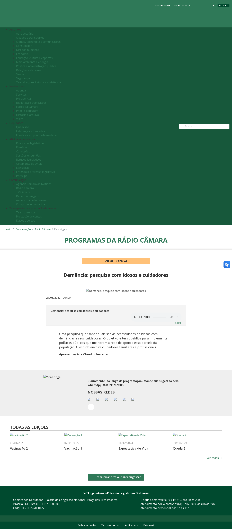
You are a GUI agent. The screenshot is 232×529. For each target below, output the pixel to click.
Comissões (23, 151)
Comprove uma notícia (30, 204)
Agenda (21, 90)
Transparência (25, 212)
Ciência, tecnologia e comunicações (38, 42)
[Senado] (203, 5)
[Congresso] (196, 5)
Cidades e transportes (30, 37)
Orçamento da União (29, 163)
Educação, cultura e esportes (34, 58)
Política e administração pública (36, 66)
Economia (22, 54)
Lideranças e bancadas (30, 131)
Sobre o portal (87, 525)
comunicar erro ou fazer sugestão (118, 477)
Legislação (23, 168)
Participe (21, 176)
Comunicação (23, 229)
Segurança (23, 78)
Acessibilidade (162, 5)
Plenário (21, 147)
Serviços (21, 94)
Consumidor (24, 46)
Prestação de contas (29, 216)
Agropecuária (24, 33)
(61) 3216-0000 (186, 504)
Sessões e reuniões (28, 155)
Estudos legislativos (28, 159)
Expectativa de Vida (133, 448)
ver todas (214, 458)
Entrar (222, 5)
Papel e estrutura (27, 111)
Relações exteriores (28, 70)
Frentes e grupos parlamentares (37, 135)
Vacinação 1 (73, 448)
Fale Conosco (182, 5)
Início (8, 229)
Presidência (23, 98)
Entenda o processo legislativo (35, 172)
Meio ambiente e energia (32, 62)
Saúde (20, 74)
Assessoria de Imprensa (31, 200)
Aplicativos (132, 525)
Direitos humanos (27, 50)
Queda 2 (179, 448)
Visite (19, 119)
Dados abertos (25, 220)
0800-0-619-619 (171, 500)
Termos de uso (110, 525)
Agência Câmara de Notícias (33, 184)
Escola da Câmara (27, 107)
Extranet (148, 525)
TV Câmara (23, 192)
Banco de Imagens (28, 196)
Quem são (22, 127)
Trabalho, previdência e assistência (38, 82)
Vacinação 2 (19, 448)
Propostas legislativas (30, 143)
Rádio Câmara (25, 188)
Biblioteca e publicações (31, 103)
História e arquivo (27, 115)
